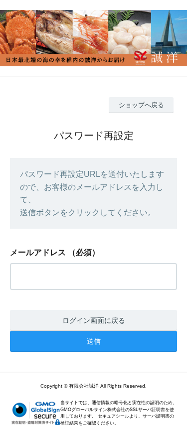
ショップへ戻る (141, 105)
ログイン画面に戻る (93, 320)
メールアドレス (38, 252)
